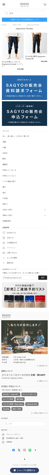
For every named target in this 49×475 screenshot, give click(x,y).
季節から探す (8, 215)
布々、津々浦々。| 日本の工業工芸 (16, 136)
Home (4, 25)
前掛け (5, 204)
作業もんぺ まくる (9, 170)
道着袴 (5, 165)
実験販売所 (7, 221)
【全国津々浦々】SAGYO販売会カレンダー (24, 20)
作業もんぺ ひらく (9, 176)
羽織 (4, 142)
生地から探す (8, 210)
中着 (4, 148)
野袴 (4, 159)
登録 (42, 278)
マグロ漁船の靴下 (9, 182)
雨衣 (4, 193)
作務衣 (5, 153)
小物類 (5, 198)
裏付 (4, 187)
